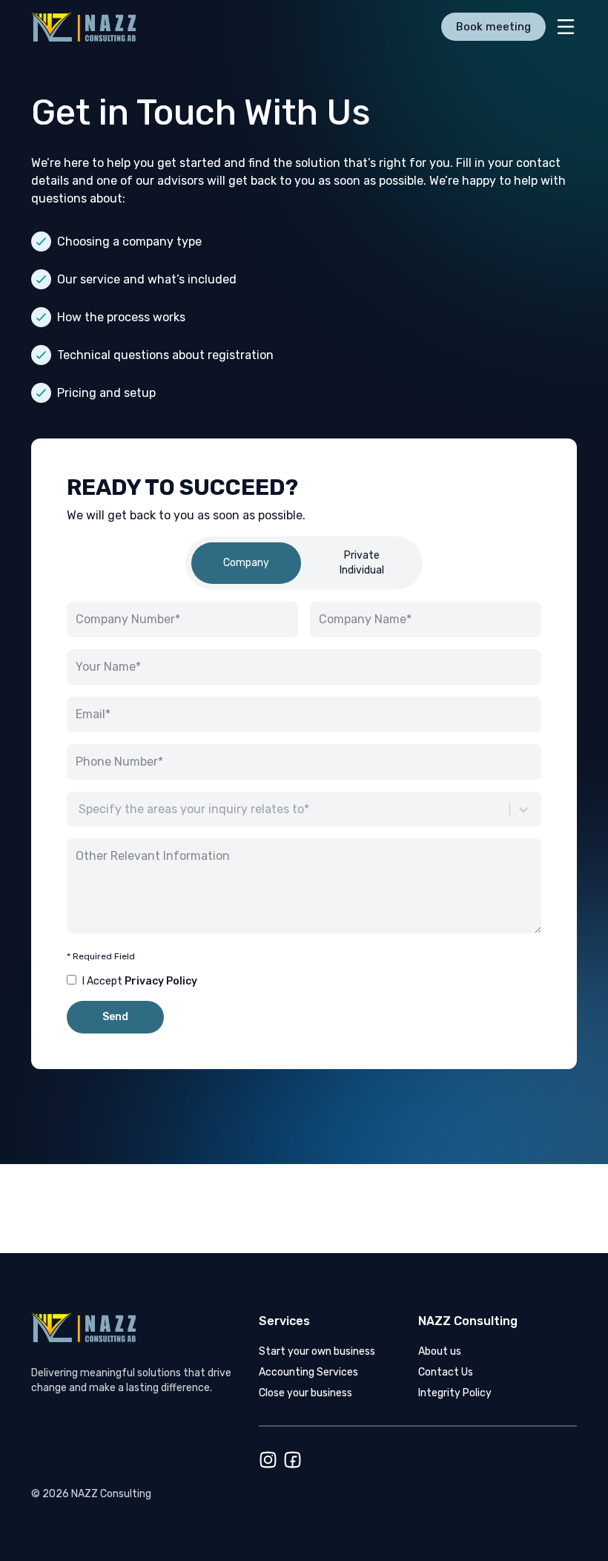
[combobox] (80, 809)
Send (115, 1016)
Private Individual (362, 562)
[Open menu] (566, 27)
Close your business (305, 1393)
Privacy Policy (161, 981)
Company (246, 562)
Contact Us (445, 1372)
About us (439, 1351)
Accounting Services (308, 1372)
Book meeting (493, 26)
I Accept (139, 981)
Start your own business (317, 1351)
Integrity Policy (455, 1393)
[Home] (96, 27)
